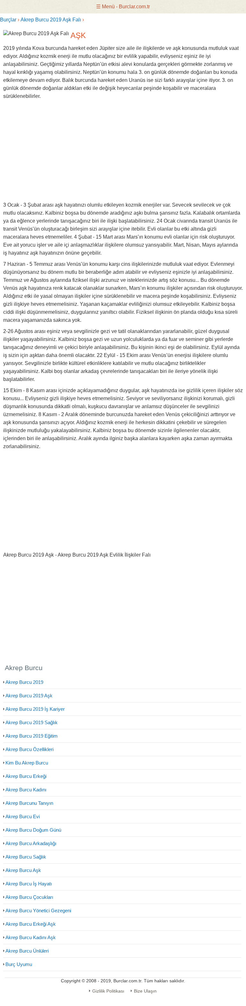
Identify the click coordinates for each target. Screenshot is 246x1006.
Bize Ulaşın (145, 991)
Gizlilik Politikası (108, 991)
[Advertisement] (123, 150)
